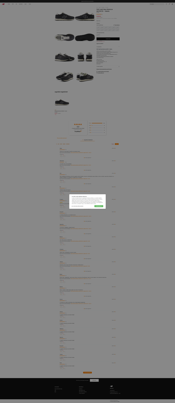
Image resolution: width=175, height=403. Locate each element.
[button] (77, 206)
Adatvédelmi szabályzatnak (84, 201)
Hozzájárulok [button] (98, 206)
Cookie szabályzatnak (93, 201)
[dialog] (87, 201)
